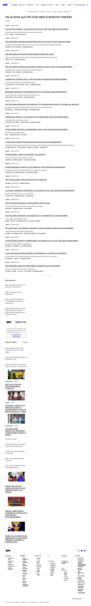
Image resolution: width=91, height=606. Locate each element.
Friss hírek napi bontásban (34, 11)
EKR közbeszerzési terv (81, 572)
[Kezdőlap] (5, 5)
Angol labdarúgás (25, 558)
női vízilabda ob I (43, 147)
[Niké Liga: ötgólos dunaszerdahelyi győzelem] (16, 378)
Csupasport (54, 11)
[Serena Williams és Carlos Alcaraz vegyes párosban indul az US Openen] (16, 481)
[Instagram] (79, 550)
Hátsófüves (10, 564)
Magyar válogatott (10, 568)
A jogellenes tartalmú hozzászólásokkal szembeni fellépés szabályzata (81, 564)
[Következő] (48, 275)
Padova (27, 84)
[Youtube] (84, 550)
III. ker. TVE (15, 183)
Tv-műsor (66, 578)
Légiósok (7, 402)
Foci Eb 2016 (24, 579)
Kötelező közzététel (80, 569)
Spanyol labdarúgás (25, 562)
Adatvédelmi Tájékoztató (80, 587)
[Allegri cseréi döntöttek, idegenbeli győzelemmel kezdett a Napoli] (16, 423)
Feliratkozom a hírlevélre (16, 335)
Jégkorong (52, 567)
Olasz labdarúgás (9, 425)
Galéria (63, 4)
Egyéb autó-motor (65, 573)
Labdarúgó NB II (10, 562)
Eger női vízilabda (28, 208)
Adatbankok (15, 4)
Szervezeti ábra (81, 575)
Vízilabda (7, 25)
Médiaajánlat (81, 559)
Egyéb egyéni (38, 571)
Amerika (43, 4)
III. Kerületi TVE (9, 109)
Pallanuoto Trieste (24, 122)
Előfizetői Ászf (81, 584)
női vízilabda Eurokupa (20, 34)
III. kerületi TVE (9, 172)
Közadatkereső (81, 580)
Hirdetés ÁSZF (81, 582)
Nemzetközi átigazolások (25, 585)
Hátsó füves (60, 11)
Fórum (65, 576)
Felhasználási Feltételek (81, 590)
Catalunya (11, 34)
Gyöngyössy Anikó (21, 147)
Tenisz (38, 568)
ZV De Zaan (20, 271)
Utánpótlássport (67, 11)
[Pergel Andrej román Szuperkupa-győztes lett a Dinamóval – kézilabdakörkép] (16, 506)
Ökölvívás (39, 566)
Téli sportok (38, 574)
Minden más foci (9, 381)
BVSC (6, 34)
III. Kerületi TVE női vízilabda (21, 109)
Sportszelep (64, 555)
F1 (47, 4)
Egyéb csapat (51, 574)
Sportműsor (42, 11)
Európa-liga (25, 573)
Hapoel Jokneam (9, 97)
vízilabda (7, 59)
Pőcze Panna (24, 134)
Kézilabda (52, 563)
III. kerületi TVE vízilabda (33, 147)
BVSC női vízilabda (16, 46)
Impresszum (80, 558)
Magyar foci (8, 555)
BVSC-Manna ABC (9, 84)
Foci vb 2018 (24, 576)
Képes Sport (48, 11)
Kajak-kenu (38, 562)
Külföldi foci (23, 555)
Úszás (38, 559)
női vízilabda (8, 46)
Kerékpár (39, 564)
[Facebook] (82, 550)
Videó (65, 580)
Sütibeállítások (81, 592)
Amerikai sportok (52, 569)
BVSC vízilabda (27, 271)
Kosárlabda (53, 565)
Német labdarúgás (25, 568)
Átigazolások (11, 566)
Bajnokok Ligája (25, 571)
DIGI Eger (12, 220)
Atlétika (38, 558)
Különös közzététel (80, 578)
